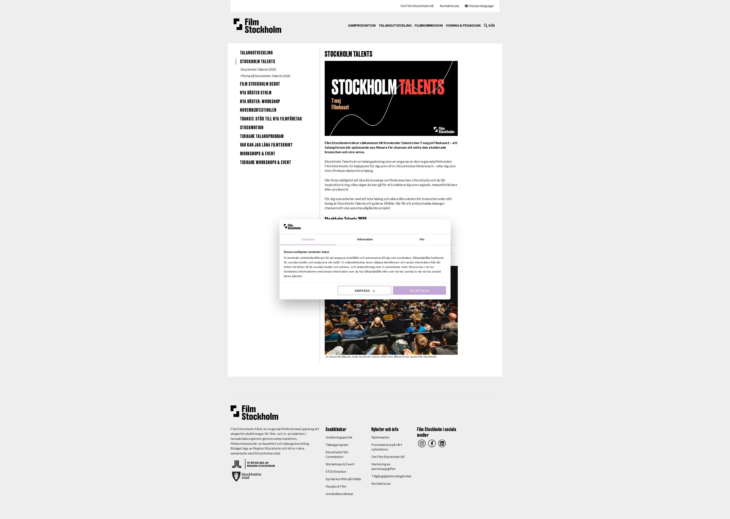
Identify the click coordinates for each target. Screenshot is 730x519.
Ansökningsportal (339, 437)
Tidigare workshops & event (265, 162)
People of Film (336, 486)
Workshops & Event (257, 153)
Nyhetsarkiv (380, 437)
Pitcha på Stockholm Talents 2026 (265, 76)
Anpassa (362, 290)
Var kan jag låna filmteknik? (266, 145)
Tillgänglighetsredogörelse (391, 476)
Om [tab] (422, 239)
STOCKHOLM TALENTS (257, 61)
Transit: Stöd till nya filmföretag (271, 118)
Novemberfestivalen (258, 110)
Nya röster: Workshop (260, 101)
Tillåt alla (419, 290)
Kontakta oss (449, 6)
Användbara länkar (339, 494)
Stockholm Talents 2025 (258, 69)
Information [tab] (365, 239)
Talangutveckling (256, 52)
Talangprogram (337, 445)
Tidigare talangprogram (262, 136)
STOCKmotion (252, 127)
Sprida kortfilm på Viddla (343, 479)
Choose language (481, 6)
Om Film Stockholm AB (417, 6)
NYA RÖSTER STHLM (256, 92)
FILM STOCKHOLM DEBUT (260, 84)
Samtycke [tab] (308, 239)
